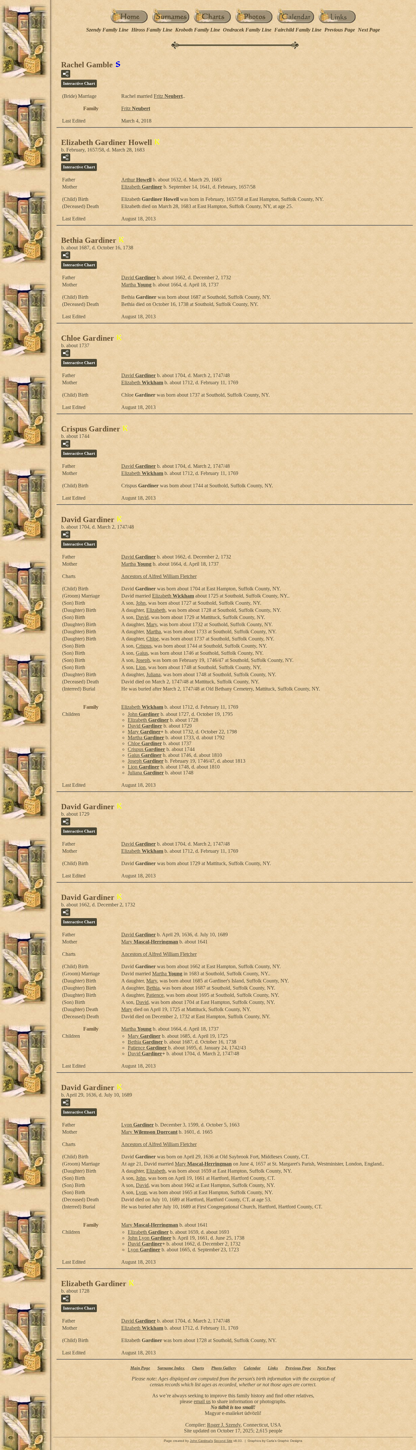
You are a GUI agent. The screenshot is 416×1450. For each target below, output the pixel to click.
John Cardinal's (201, 1441)
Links (273, 1367)
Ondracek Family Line (247, 30)
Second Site (223, 1441)
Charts (198, 1367)
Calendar (252, 1367)
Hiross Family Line (151, 30)
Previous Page (339, 30)
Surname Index (171, 1367)
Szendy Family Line (107, 30)
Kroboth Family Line (197, 30)
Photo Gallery (223, 1367)
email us (202, 1401)
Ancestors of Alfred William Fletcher (159, 576)
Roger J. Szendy (223, 1425)
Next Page (369, 30)
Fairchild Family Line (297, 30)
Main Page (140, 1367)
